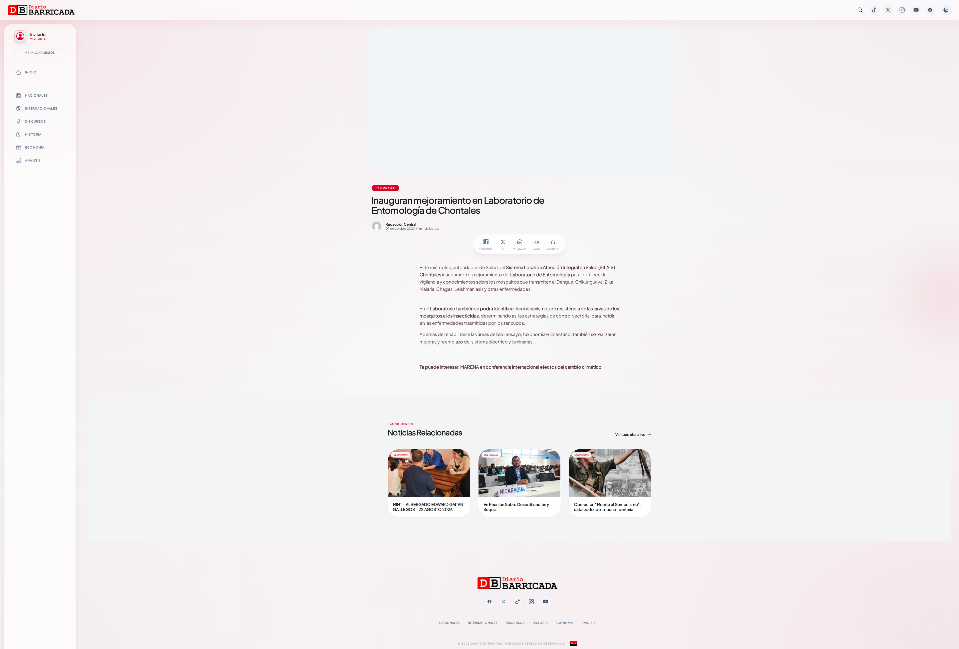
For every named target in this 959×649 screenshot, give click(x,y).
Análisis (33, 160)
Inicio (30, 72)
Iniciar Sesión (42, 52)
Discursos (35, 121)
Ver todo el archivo (630, 434)
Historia (33, 134)
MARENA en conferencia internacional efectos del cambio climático (531, 367)
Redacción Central (401, 224)
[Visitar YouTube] (916, 10)
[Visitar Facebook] (930, 10)
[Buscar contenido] (860, 10)
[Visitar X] (888, 10)
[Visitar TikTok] (874, 10)
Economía (35, 147)
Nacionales (36, 95)
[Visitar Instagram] (902, 10)
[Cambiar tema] (946, 10)
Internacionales (41, 108)
